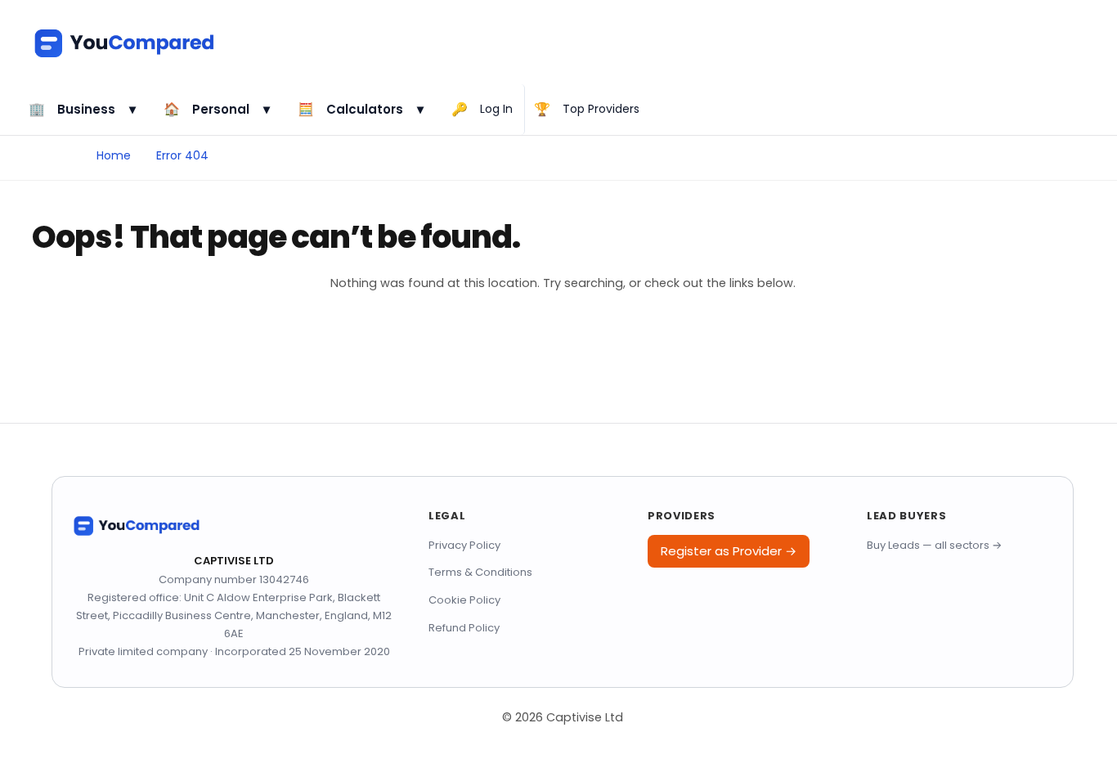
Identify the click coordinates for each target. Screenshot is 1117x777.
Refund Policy (464, 628)
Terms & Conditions (480, 572)
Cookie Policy (464, 600)
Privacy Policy (464, 545)
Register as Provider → (728, 550)
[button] (85, 109)
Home (113, 155)
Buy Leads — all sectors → (934, 545)
